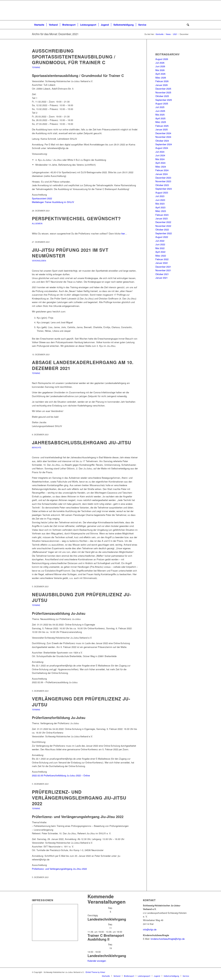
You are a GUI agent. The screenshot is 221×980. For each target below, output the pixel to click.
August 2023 (161, 192)
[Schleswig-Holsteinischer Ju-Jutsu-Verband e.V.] (110, 10)
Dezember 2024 (163, 133)
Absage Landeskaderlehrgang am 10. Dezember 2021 (82, 365)
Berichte (36, 447)
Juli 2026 (159, 62)
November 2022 (163, 225)
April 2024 (160, 162)
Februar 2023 (162, 214)
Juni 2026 (160, 66)
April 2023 (160, 207)
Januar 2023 (161, 218)
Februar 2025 (162, 125)
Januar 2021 (161, 277)
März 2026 (160, 77)
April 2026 (160, 73)
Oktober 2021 (162, 274)
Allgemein (37, 223)
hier (123, 233)
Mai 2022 (160, 248)
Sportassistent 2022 (42, 198)
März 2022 (160, 255)
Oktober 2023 (162, 185)
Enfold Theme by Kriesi (95, 972)
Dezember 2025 (163, 88)
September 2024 (163, 144)
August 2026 (161, 59)
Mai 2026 (160, 70)
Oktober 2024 (162, 140)
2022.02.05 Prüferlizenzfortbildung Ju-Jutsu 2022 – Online (61, 775)
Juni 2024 (160, 155)
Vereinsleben (39, 260)
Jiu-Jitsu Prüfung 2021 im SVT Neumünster (70, 253)
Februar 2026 (162, 81)
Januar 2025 (161, 129)
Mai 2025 (160, 114)
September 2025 (163, 99)
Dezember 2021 (163, 266)
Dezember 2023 (163, 177)
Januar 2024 (161, 174)
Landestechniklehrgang (107, 919)
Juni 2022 (160, 244)
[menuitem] (39, 24)
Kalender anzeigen (97, 960)
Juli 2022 (159, 240)
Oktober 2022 (162, 229)
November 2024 (163, 136)
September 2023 (163, 188)
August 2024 (161, 148)
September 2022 (163, 233)
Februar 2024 (162, 170)
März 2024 (160, 166)
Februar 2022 (162, 259)
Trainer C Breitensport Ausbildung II (106, 937)
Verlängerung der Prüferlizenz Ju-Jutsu (81, 701)
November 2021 (163, 270)
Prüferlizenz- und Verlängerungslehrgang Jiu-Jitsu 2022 (79, 798)
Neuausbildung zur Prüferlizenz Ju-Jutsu (81, 597)
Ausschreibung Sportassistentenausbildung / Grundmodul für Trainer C (73, 57)
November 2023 (163, 181)
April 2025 (160, 118)
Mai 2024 (160, 159)
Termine (36, 67)
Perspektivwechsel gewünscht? (76, 218)
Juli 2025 (159, 107)
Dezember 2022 (163, 222)
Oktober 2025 (162, 96)
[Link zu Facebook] (181, 972)
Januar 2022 (161, 262)
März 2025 (160, 122)
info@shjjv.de (149, 929)
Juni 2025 (160, 111)
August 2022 (161, 237)
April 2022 (160, 251)
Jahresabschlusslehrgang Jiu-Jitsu (81, 442)
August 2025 (161, 103)
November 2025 (163, 92)
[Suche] (187, 24)
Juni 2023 (160, 200)
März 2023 (160, 211)
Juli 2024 (159, 151)
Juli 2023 (159, 196)
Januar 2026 (161, 85)
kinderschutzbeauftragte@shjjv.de (168, 938)
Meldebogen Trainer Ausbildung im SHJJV (53, 202)
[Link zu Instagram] (186, 972)
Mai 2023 (160, 203)
